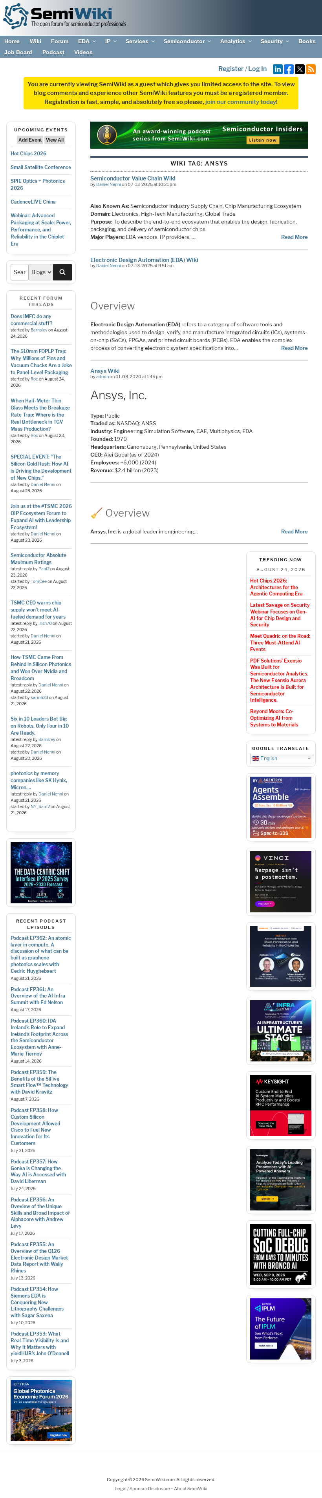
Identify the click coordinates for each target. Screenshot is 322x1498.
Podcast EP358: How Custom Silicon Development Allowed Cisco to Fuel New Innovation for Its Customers (35, 1126)
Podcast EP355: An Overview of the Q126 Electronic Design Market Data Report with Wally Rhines (39, 1257)
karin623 (39, 697)
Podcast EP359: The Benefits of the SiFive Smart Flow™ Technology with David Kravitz (39, 1082)
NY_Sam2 (40, 806)
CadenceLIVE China (33, 202)
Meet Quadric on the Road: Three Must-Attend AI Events (280, 642)
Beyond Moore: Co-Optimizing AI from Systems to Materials (274, 718)
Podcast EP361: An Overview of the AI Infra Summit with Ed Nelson (38, 996)
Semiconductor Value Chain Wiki (133, 178)
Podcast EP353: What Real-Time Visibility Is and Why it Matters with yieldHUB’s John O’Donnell (40, 1343)
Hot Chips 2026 (28, 154)
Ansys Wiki (105, 371)
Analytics (232, 41)
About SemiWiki (190, 1488)
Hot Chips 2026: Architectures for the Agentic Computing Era (276, 587)
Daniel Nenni (43, 484)
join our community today (240, 102)
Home (12, 41)
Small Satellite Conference (41, 167)
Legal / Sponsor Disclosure (143, 1488)
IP (107, 41)
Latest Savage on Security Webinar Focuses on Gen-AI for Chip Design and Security (280, 615)
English (268, 758)
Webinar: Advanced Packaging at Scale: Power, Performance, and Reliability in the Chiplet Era (41, 230)
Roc (34, 379)
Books (307, 41)
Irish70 (45, 623)
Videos (83, 52)
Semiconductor (184, 41)
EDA (84, 41)
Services (137, 41)
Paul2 (43, 569)
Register (231, 69)
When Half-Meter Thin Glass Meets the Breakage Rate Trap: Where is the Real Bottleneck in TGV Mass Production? (40, 415)
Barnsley (39, 330)
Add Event (30, 140)
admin (102, 376)
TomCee (39, 581)
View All (55, 140)
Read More (294, 237)
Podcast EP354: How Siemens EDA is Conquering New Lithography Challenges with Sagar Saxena (37, 1302)
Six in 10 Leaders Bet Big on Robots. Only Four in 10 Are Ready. (40, 726)
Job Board (18, 52)
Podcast (53, 52)
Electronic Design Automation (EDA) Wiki (144, 260)
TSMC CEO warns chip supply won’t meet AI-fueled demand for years (38, 610)
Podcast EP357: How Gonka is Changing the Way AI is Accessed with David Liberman (38, 1171)
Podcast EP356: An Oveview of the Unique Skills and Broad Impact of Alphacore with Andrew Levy (40, 1213)
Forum (59, 41)
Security (272, 41)
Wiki (35, 41)
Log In (257, 69)
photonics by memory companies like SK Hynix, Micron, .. (39, 780)
